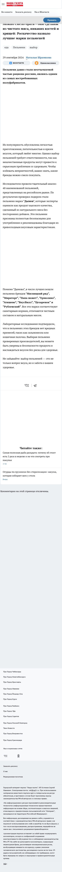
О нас (5, 771)
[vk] (27, 385)
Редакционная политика (13, 777)
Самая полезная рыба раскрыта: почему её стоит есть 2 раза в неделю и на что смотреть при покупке (29, 458)
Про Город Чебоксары (12, 672)
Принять (51, 20)
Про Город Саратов (11, 716)
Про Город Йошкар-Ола (13, 694)
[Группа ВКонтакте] (16, 63)
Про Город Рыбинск (11, 706)
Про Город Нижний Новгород (15, 723)
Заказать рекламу (23, 12)
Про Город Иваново (11, 689)
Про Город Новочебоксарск (14, 677)
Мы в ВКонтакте (41, 12)
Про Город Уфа (9, 711)
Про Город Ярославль (12, 682)
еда (6, 47)
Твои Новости (9, 728)
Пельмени (19, 47)
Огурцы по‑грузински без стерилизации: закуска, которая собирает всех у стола (30, 475)
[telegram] (36, 385)
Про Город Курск (10, 699)
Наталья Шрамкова (38, 57)
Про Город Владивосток (13, 733)
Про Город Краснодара (12, 740)
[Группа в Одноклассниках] (45, 63)
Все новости (6, 12)
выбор (33, 47)
